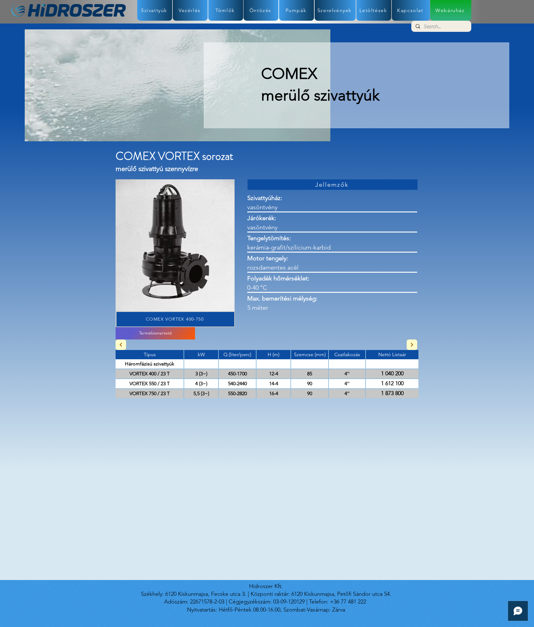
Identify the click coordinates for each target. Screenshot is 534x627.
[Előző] (121, 344)
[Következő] (412, 344)
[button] (175, 253)
